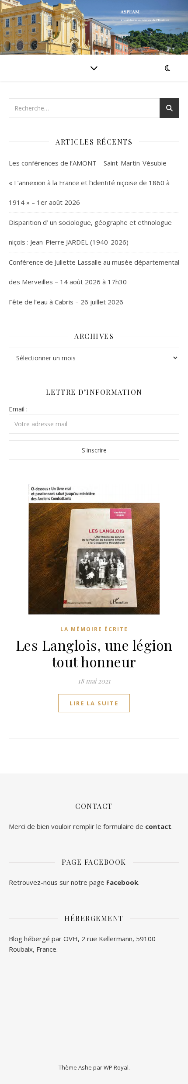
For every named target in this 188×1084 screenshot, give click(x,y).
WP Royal (116, 1067)
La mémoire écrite (94, 629)
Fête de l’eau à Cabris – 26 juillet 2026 (66, 301)
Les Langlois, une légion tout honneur (94, 653)
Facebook (122, 882)
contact (158, 826)
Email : (18, 408)
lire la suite (94, 703)
